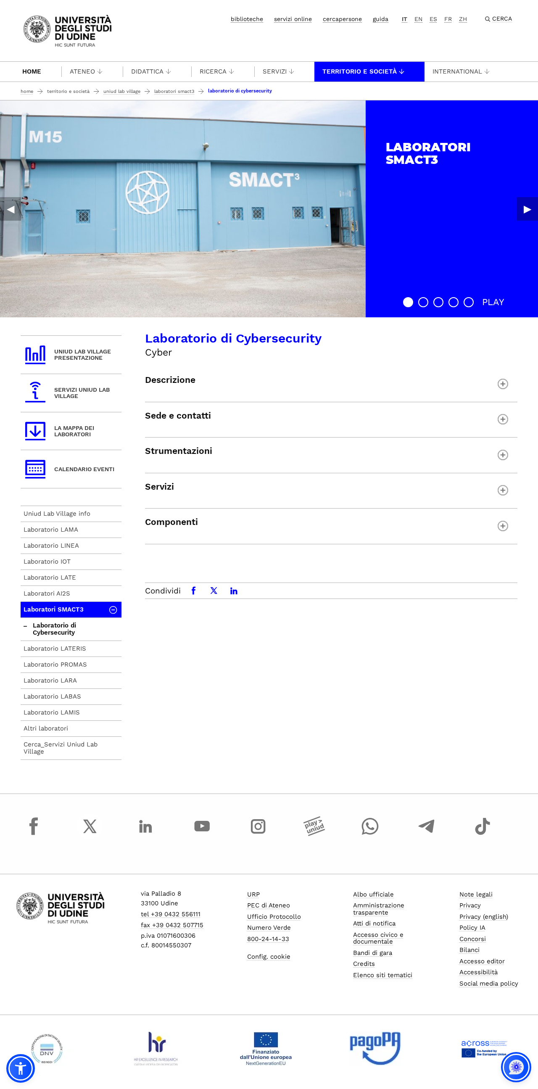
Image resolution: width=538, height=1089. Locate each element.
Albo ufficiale (373, 894)
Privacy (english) (483, 916)
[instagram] (258, 833)
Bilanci (469, 950)
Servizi (275, 71)
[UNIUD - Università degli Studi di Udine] (67, 30)
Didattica (147, 71)
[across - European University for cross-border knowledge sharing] (484, 1048)
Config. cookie (268, 956)
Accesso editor (482, 961)
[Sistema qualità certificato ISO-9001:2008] (47, 1048)
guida (380, 19)
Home (31, 71)
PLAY (493, 302)
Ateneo (82, 71)
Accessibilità (478, 972)
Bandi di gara (372, 953)
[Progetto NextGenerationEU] (266, 1048)
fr (448, 19)
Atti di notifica (374, 923)
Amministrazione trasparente (378, 909)
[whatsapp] (370, 833)
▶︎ (527, 209)
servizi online (293, 19)
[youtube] (202, 833)
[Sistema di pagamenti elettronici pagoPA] (375, 1048)
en (418, 19)
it (404, 19)
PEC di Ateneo (268, 905)
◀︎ (10, 209)
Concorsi (472, 939)
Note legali (476, 894)
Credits (364, 964)
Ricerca (213, 71)
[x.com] (90, 833)
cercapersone (342, 19)
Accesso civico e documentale (378, 938)
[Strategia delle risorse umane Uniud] (156, 1048)
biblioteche (247, 19)
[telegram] (427, 833)
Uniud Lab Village (121, 91)
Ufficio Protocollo (274, 916)
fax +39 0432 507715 (172, 925)
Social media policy (488, 983)
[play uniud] (314, 833)
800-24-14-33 (268, 939)
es (433, 19)
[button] (408, 302)
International (457, 71)
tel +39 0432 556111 (170, 914)
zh (463, 19)
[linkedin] (146, 833)
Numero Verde (269, 927)
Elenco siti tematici (382, 975)
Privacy (470, 905)
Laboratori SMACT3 (174, 91)
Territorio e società (359, 71)
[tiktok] (482, 833)
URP (253, 894)
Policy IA (472, 927)
